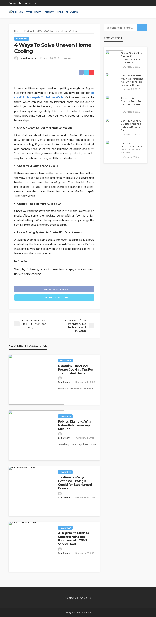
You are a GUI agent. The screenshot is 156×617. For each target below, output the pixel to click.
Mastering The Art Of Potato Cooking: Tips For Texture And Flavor (75, 369)
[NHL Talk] (16, 12)
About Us (30, 3)
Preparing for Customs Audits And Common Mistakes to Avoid (132, 103)
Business (49, 12)
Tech (29, 12)
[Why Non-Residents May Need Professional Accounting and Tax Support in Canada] (114, 79)
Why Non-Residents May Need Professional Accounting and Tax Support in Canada (132, 80)
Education (72, 12)
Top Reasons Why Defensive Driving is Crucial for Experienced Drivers (75, 482)
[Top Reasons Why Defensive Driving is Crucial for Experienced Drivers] (22, 468)
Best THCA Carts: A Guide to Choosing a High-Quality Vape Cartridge (131, 125)
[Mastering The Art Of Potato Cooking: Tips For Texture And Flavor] (36, 380)
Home (60, 12)
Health (38, 12)
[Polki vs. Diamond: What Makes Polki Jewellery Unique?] (36, 435)
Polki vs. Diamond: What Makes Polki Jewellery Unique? (75, 425)
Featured (21, 38)
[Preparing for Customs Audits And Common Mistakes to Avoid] (114, 102)
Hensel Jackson (27, 58)
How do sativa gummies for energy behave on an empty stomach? (131, 148)
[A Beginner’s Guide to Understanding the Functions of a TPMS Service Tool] (22, 523)
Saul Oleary (64, 382)
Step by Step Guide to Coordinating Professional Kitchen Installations (131, 58)
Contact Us (15, 3)
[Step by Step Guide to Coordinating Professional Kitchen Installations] (114, 57)
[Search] (142, 12)
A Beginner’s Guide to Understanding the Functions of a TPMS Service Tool (73, 538)
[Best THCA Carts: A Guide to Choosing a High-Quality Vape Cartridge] (114, 124)
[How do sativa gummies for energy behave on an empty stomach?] (114, 147)
